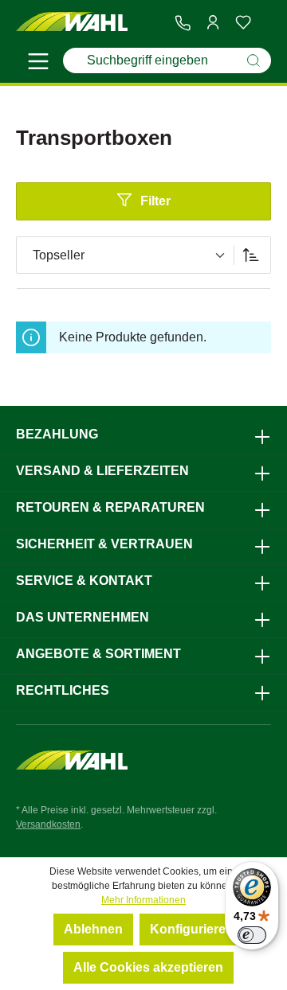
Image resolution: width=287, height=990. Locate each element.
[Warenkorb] (264, 23)
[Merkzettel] (243, 22)
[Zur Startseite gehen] (72, 22)
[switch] (252, 935)
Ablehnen (93, 929)
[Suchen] (253, 60)
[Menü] (38, 64)
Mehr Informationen (143, 900)
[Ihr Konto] (213, 22)
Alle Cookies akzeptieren (148, 967)
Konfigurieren (192, 929)
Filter (155, 201)
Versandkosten (48, 824)
